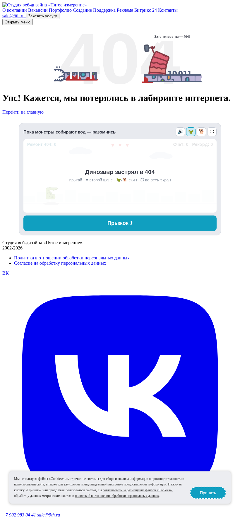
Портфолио (61, 10)
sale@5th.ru (48, 514)
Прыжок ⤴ (120, 223)
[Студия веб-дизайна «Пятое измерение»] (44, 4)
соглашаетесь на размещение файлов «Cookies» (137, 490)
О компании (15, 10)
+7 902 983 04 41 (19, 514)
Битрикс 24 (146, 10)
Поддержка (105, 10)
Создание (83, 10)
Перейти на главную (23, 112)
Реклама (125, 10)
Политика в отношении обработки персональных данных (72, 257)
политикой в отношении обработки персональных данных (117, 496)
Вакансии (38, 10)
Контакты (168, 10)
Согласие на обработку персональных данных (60, 263)
